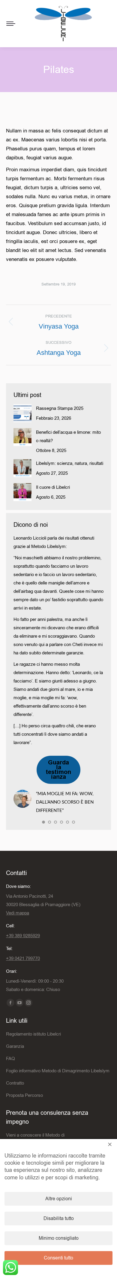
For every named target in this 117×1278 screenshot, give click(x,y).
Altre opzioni (58, 1198)
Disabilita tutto (59, 1218)
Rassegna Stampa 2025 (59, 408)
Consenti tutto (58, 1258)
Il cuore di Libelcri (53, 487)
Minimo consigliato (59, 1238)
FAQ (10, 1059)
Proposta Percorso (24, 1095)
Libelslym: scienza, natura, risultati (69, 463)
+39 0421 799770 (23, 958)
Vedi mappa (17, 913)
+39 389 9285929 (23, 936)
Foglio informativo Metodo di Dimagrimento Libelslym (58, 1071)
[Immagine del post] (23, 413)
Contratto (15, 1083)
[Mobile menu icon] (11, 23)
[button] (43, 822)
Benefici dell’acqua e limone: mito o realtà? (68, 436)
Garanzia (15, 1046)
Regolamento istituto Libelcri (33, 1034)
